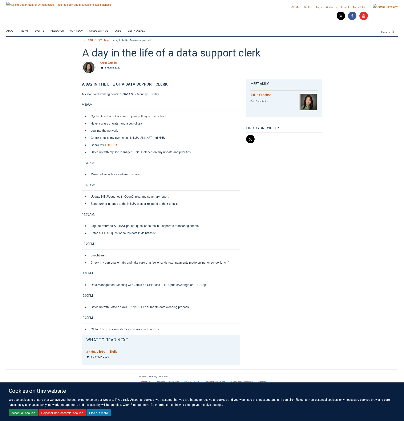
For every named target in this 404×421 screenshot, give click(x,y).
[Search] (393, 31)
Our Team (76, 31)
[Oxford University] (382, 6)
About (10, 31)
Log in (319, 7)
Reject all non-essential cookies (62, 413)
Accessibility (359, 7)
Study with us (98, 31)
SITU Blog (103, 40)
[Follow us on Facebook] (352, 16)
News (25, 31)
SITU (90, 40)
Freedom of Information (167, 381)
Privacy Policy (191, 381)
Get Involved (136, 31)
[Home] (82, 40)
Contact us (331, 7)
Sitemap (262, 381)
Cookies (308, 7)
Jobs (117, 31)
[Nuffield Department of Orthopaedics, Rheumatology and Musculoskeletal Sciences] (58, 3)
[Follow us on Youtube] (363, 16)
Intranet (345, 7)
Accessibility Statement (241, 381)
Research (57, 31)
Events (39, 31)
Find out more (98, 413)
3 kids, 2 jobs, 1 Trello (102, 351)
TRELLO (111, 145)
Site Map (295, 7)
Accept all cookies (23, 413)
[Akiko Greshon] (89, 67)
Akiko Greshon (109, 62)
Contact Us (144, 381)
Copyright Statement (214, 381)
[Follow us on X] (341, 16)
